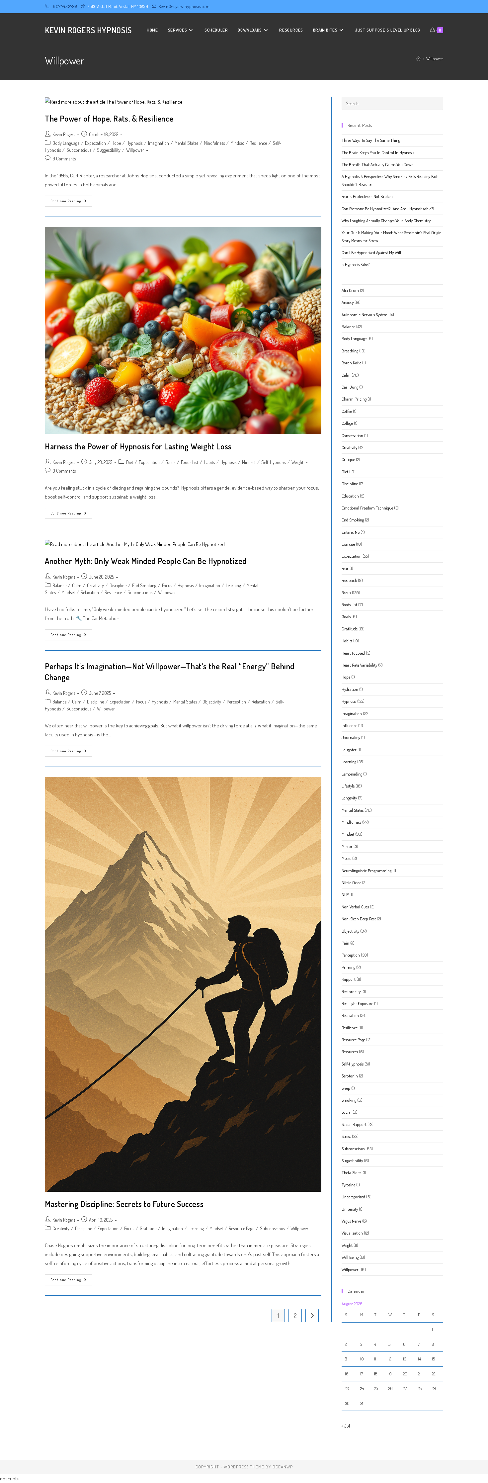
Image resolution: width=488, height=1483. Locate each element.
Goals (346, 616)
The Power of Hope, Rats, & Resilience (109, 118)
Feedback (349, 580)
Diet (129, 462)
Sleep (346, 1088)
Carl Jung (350, 387)
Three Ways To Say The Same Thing (371, 140)
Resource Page (241, 1228)
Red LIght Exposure (357, 1003)
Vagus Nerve (351, 1221)
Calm (76, 585)
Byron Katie (351, 362)
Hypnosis (134, 143)
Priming (348, 967)
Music (346, 858)
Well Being (350, 1257)
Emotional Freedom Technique (367, 507)
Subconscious (78, 150)
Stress (346, 1136)
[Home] (418, 58)
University (350, 1209)
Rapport (349, 979)
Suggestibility (109, 150)
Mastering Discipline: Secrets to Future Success (124, 1204)
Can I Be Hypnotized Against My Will (371, 252)
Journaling (351, 737)
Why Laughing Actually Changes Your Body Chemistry (386, 220)
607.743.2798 (65, 6)
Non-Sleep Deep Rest (359, 918)
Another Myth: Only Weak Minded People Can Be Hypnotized (146, 561)
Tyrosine (348, 1184)
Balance (59, 585)
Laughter (349, 749)
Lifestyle (348, 785)
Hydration (350, 689)
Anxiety (348, 302)
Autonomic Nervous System (364, 314)
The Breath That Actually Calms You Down (378, 164)
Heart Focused (353, 653)
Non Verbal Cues (355, 906)
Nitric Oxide (351, 882)
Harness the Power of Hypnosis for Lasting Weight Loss (138, 446)
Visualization (352, 1233)
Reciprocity (351, 991)
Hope (116, 143)
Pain (345, 943)
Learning (233, 585)
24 (362, 1388)
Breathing (350, 350)
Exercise (348, 544)
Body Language (65, 143)
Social (347, 1112)
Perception (236, 701)
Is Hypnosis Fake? (355, 264)
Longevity (349, 797)
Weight (297, 462)
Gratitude (148, 1228)
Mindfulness (214, 143)
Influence (349, 725)
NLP (345, 894)
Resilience (258, 143)
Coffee (347, 411)
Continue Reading (71, 202)
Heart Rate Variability (359, 665)
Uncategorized (353, 1196)
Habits (209, 462)
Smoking (349, 1100)
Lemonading (352, 774)
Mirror (347, 846)
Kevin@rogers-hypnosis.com (184, 6)
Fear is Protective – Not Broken (367, 196)
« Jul (346, 1426)
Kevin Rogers (63, 134)
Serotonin (350, 1075)
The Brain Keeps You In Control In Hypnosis (378, 152)
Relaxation (90, 592)
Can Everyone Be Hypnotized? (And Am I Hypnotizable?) (388, 208)
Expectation (95, 143)
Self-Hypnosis (273, 462)
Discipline (118, 585)
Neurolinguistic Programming (366, 870)
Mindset (237, 143)
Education (350, 496)
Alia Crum (350, 290)
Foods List (189, 462)
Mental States (186, 143)
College (347, 423)
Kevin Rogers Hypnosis (88, 30)
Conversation (352, 435)
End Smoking (144, 585)
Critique (348, 459)
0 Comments (64, 158)
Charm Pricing (354, 399)
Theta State (351, 1172)
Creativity (95, 585)
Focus (170, 462)
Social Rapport (354, 1124)
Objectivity (212, 701)
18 (375, 1373)
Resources (350, 1051)
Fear (345, 568)
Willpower (434, 58)
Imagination (158, 143)
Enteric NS (351, 532)
